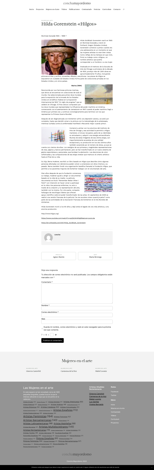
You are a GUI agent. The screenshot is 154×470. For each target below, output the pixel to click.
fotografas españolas (32, 435)
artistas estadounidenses (32, 413)
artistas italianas (63, 420)
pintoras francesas (50, 441)
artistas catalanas (50, 407)
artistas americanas (73, 402)
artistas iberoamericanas (40, 420)
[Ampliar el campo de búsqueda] (124, 9)
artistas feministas (38, 416)
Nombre (45, 305)
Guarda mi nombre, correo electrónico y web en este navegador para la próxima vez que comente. (77, 328)
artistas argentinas (44, 404)
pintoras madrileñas (60, 444)
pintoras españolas (47, 438)
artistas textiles (30, 433)
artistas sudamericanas (58, 430)
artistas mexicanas (30, 427)
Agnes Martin (58, 257)
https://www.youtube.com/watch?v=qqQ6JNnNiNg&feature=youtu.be (68, 218)
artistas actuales (29, 402)
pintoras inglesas (28, 444)
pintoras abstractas (48, 435)
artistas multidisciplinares (56, 426)
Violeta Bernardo (96, 404)
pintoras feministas (33, 441)
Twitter (113, 395)
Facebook (114, 392)
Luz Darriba (94, 402)
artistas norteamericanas (36, 430)
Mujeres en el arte (47, 20)
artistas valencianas (46, 433)
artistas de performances (45, 410)
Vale (121, 467)
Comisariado (115, 412)
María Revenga (95, 257)
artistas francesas (62, 417)
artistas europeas (49, 413)
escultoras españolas (63, 433)
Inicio (113, 405)
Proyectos (115, 423)
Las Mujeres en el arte (38, 388)
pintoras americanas (62, 435)
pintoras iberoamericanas (69, 441)
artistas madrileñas (65, 423)
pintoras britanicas (76, 435)
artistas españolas (65, 410)
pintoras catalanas (29, 438)
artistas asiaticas (58, 404)
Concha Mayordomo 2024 (77, 461)
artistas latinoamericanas (38, 423)
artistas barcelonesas (73, 404)
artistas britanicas (31, 407)
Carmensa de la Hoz (69, 371)
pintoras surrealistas (47, 446)
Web (43, 319)
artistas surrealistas (73, 430)
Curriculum (115, 419)
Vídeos (113, 415)
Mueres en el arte (118, 408)
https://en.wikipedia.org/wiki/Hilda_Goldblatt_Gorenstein (63, 223)
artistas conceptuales (69, 407)
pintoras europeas (65, 438)
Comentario (47, 282)
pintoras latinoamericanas (43, 444)
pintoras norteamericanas (31, 446)
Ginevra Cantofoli (33, 371)
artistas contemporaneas (30, 410)
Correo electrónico (50, 312)
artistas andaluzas (30, 404)
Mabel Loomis (101, 371)
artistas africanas (42, 402)
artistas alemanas (55, 402)
